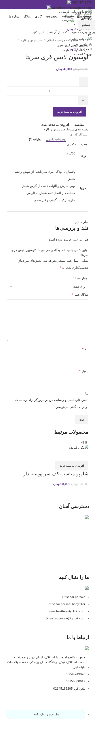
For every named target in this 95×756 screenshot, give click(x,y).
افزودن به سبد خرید (69, 111)
